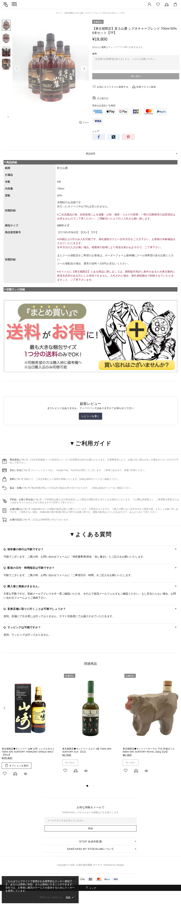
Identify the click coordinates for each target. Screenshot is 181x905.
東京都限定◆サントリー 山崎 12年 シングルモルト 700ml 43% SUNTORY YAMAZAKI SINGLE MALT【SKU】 (28, 751)
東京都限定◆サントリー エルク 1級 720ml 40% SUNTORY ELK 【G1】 (87, 750)
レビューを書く (90, 416)
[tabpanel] (30, 728)
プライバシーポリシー (50, 897)
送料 (103, 47)
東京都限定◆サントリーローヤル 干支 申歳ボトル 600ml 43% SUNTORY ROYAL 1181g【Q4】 (149, 750)
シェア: (96, 131)
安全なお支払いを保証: (104, 105)
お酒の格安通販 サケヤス (14, 4)
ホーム (58, 13)
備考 (94, 53)
